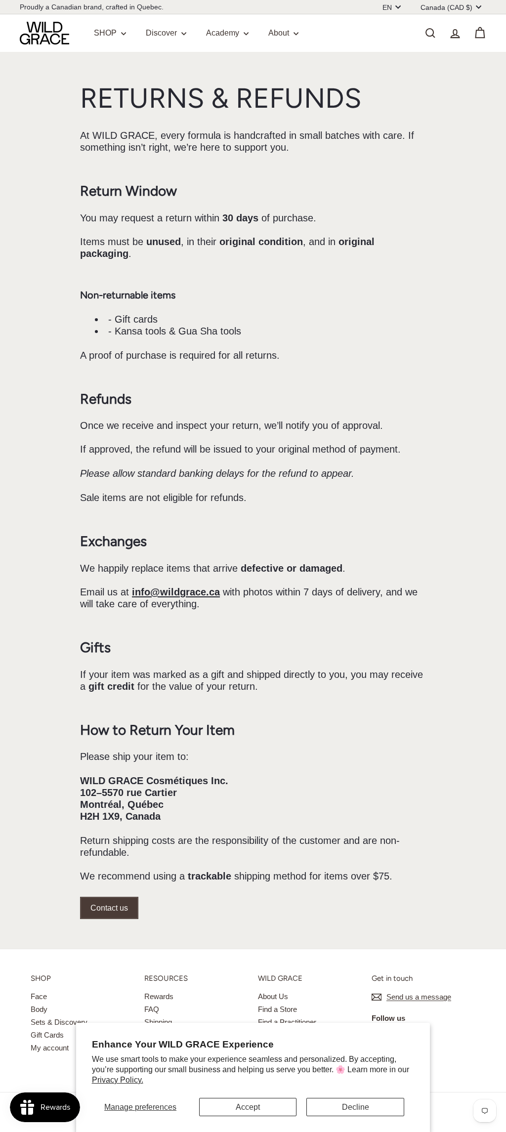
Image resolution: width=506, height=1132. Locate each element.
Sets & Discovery (59, 1022)
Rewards (158, 996)
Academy (223, 33)
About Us (273, 996)
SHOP (106, 33)
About (279, 33)
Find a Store (277, 1009)
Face (39, 996)
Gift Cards (47, 1035)
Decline (355, 1107)
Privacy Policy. (117, 1080)
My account (50, 1048)
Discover (162, 33)
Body (39, 1009)
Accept (248, 1107)
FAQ (151, 1009)
